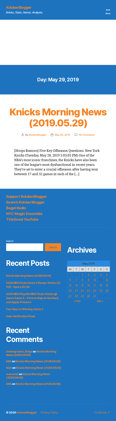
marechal (12, 374)
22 (82, 290)
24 (94, 290)
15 (82, 285)
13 (70, 285)
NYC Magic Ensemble (24, 213)
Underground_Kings (19, 351)
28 (76, 295)
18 (100, 285)
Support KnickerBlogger (26, 196)
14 (76, 285)
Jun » (100, 300)
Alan (9, 367)
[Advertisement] (58, 42)
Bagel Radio (16, 208)
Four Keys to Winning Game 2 (24, 309)
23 (88, 290)
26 (106, 290)
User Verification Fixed (20, 316)
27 (70, 295)
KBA (8, 361)
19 (106, 285)
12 (106, 279)
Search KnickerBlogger (25, 202)
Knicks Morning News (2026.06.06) (28, 275)
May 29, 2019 (62, 134)
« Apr (77, 300)
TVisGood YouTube (22, 219)
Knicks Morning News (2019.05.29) (57, 117)
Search (9, 241)
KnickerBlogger (18, 7)
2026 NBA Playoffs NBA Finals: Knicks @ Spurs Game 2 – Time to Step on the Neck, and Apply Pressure (32, 298)
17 (94, 285)
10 (94, 279)
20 (70, 290)
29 (82, 295)
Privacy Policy (49, 412)
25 (100, 290)
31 (94, 295)
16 (88, 285)
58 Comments (87, 134)
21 (76, 290)
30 (88, 295)
